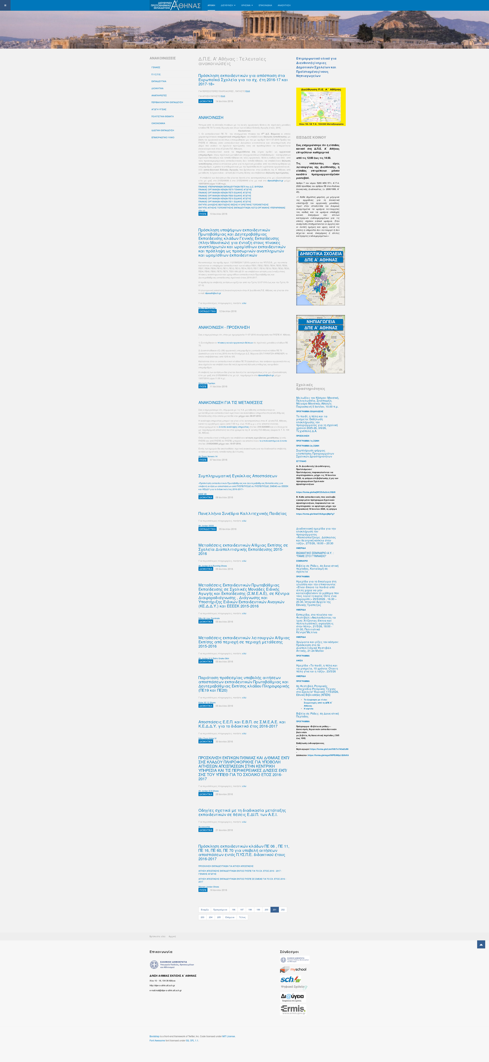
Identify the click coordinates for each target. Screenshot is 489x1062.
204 (210, 917)
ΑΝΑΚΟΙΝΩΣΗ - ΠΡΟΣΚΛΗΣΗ (224, 327)
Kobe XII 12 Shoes (207, 702)
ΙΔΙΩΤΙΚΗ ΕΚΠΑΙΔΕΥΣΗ (162, 130)
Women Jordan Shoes (208, 886)
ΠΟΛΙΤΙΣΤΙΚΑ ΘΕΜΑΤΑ (162, 116)
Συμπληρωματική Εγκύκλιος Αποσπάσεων (237, 475)
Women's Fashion (206, 383)
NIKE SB (202, 493)
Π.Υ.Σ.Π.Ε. (156, 74)
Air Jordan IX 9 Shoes (208, 790)
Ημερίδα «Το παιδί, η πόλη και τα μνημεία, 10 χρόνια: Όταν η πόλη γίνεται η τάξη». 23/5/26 (317, 668)
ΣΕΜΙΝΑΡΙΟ (302, 560)
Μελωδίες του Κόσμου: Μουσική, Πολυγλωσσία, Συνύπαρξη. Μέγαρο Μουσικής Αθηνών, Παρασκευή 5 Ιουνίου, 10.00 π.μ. (317, 402)
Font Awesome (157, 1040)
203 (202, 917)
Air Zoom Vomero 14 (207, 456)
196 (233, 909)
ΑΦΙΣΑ (299, 660)
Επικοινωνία (265, 5)
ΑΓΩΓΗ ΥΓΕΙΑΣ (158, 109)
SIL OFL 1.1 (192, 1040)
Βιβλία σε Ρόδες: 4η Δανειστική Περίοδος (317, 714)
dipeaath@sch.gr (275, 180)
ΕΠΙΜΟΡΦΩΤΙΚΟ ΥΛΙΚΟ (162, 137)
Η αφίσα (308, 708)
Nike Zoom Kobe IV (207, 738)
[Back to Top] (481, 944)
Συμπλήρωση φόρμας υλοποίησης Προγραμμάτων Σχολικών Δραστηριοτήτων (315, 453)
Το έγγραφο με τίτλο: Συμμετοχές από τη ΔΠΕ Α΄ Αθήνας (318, 702)
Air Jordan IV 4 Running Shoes (212, 565)
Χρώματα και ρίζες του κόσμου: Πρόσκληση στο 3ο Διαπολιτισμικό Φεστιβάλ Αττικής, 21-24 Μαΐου (317, 646)
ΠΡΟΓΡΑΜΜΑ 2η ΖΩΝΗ (307, 445)
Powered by (322, 1039)
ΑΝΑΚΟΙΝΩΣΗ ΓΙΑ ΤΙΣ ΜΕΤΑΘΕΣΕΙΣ (230, 402)
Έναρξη (205, 909)
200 (266, 909)
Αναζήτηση (284, 5)
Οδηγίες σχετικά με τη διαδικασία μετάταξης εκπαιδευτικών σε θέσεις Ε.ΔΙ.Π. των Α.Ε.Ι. (242, 812)
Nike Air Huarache (206, 307)
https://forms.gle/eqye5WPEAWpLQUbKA (328, 755)
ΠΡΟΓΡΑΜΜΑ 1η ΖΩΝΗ (307, 440)
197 (242, 909)
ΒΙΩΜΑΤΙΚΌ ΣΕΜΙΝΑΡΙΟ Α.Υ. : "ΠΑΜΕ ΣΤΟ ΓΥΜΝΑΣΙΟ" (315, 554)
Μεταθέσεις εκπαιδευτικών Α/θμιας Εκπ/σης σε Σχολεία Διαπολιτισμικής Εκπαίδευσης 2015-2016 (243, 549)
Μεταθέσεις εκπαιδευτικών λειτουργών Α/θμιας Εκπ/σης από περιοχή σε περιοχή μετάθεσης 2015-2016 (244, 642)
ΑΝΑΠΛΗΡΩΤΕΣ (159, 95)
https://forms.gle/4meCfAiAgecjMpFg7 (315, 513)
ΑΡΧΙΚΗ (211, 5)
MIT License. (229, 1036)
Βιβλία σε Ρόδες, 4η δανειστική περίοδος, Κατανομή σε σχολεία (317, 568)
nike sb (201, 210)
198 (250, 909)
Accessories (204, 826)
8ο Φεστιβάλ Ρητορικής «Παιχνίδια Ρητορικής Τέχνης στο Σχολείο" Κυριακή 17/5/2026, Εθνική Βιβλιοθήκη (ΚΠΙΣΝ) (317, 690)
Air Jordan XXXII (206, 525)
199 (258, 909)
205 (219, 917)
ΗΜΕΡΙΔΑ (301, 548)
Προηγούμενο (220, 909)
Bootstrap (154, 1036)
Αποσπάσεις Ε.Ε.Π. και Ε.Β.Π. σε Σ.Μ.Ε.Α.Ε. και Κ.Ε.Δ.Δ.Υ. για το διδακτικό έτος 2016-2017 (242, 724)
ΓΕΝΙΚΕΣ (155, 67)
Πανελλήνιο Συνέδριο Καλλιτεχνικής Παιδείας (242, 513)
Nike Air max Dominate (209, 618)
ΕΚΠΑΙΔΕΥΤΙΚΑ (158, 81)
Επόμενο (229, 917)
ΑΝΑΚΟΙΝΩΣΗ (210, 117)
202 (283, 909)
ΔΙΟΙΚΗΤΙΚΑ (157, 88)
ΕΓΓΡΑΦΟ (301, 461)
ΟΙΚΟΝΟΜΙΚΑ (158, 123)
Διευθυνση (227, 5)
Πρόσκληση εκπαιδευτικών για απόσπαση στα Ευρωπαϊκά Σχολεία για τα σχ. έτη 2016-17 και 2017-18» (243, 79)
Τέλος (242, 917)
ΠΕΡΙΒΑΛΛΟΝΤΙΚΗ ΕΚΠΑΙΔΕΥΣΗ (167, 102)
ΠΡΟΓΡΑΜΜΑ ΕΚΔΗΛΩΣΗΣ (309, 411)
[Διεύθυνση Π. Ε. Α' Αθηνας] (176, 5)
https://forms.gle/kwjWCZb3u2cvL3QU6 (315, 492)
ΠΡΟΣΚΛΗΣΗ (302, 435)
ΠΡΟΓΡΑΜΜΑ (303, 655)
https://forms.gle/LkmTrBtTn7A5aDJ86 (329, 749)
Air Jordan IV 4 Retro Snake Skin (213, 658)
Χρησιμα (245, 5)
